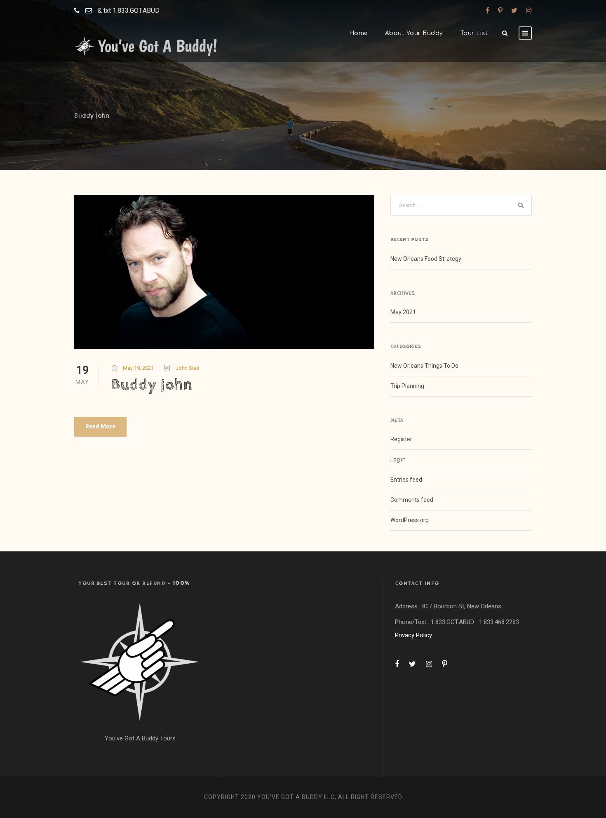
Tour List (474, 33)
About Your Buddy (414, 33)
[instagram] (529, 10)
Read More (100, 426)
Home (358, 33)
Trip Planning (407, 386)
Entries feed (406, 479)
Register (401, 439)
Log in (398, 459)
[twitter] (514, 10)
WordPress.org (409, 520)
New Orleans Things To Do (424, 365)
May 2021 (403, 312)
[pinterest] (500, 10)
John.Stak (188, 368)
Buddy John (152, 385)
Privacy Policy (413, 635)
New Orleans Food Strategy (425, 258)
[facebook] (487, 10)
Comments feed (411, 499)
